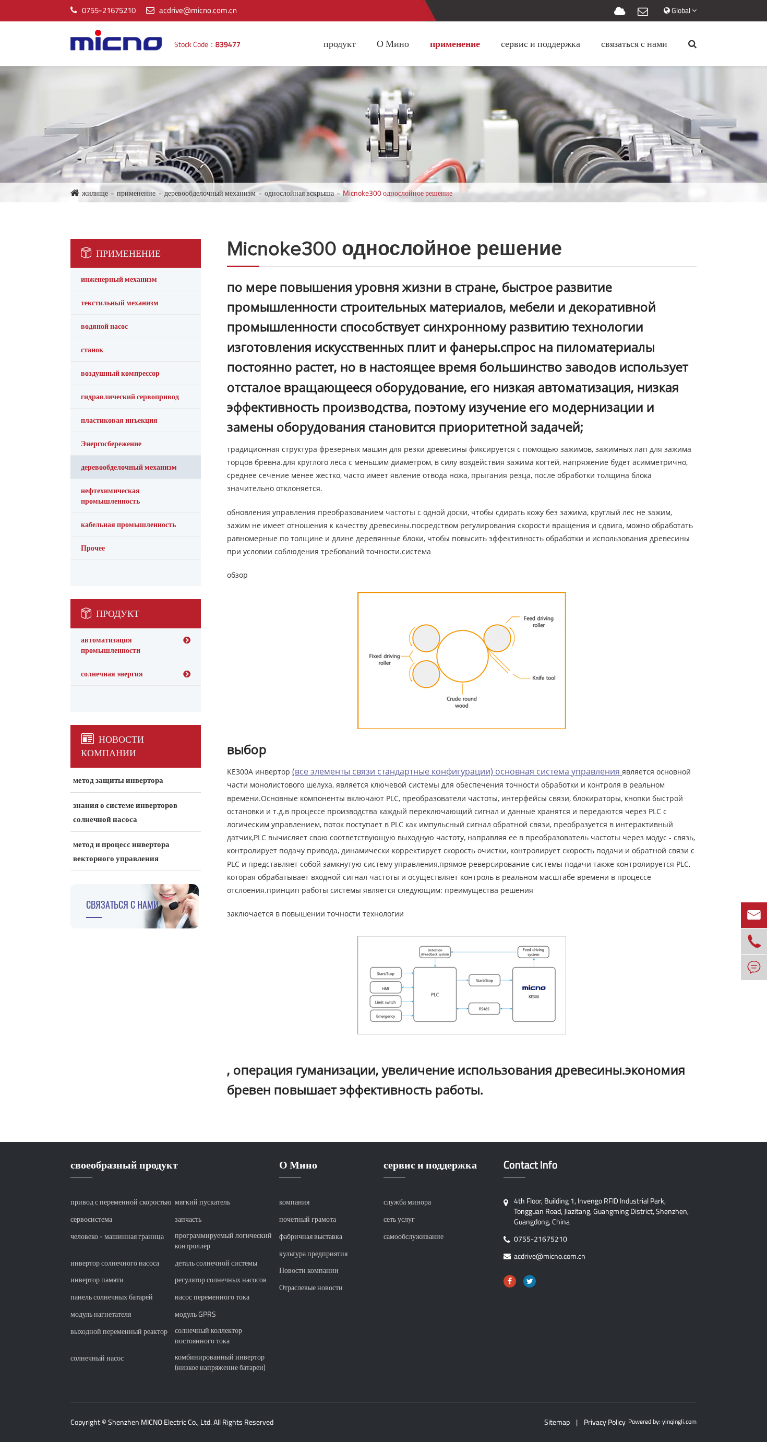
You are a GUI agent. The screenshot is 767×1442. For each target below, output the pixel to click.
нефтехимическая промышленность (110, 495)
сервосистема (91, 1219)
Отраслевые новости (311, 1287)
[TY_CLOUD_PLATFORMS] (619, 11)
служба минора (407, 1202)
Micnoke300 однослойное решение (397, 192)
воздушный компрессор (120, 372)
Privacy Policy (605, 1421)
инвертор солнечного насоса (114, 1263)
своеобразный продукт (124, 1165)
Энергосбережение (111, 443)
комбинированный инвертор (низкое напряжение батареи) (220, 1362)
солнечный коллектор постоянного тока (208, 1335)
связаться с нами (634, 44)
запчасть (188, 1219)
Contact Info (531, 1165)
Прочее (93, 547)
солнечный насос (97, 1358)
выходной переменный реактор (118, 1331)
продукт (339, 44)
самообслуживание (414, 1236)
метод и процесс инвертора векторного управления (121, 851)
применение (455, 44)
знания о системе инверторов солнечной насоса (125, 812)
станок (92, 349)
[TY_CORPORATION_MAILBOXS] (642, 11)
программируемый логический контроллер (223, 1240)
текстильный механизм (120, 302)
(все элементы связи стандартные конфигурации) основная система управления (457, 771)
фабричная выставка (310, 1236)
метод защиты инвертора (118, 780)
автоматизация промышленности (110, 645)
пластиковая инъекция (119, 419)
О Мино (393, 44)
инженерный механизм (119, 278)
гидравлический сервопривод (130, 396)
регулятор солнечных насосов (221, 1279)
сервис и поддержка (540, 44)
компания (294, 1202)
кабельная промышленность (128, 524)
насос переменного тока (212, 1297)
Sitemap (557, 1421)
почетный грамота (307, 1219)
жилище (95, 192)
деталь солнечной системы (216, 1263)
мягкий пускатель (202, 1202)
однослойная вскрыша (299, 192)
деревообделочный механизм (210, 192)
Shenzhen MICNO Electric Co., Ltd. (160, 1421)
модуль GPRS (195, 1314)
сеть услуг (399, 1219)
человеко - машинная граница (117, 1236)
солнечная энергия (112, 673)
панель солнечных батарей (111, 1297)
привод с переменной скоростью (120, 1202)
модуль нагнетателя (100, 1314)
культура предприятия (313, 1253)
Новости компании (112, 746)
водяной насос (104, 325)
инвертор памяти (97, 1279)
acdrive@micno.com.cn (198, 10)
